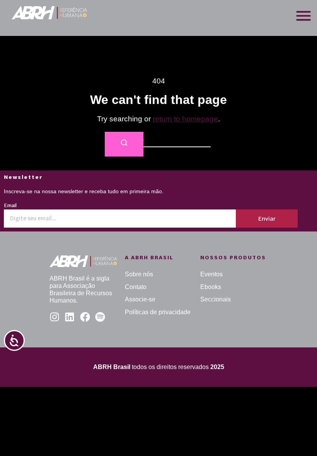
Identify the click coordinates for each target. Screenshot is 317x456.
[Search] (124, 144)
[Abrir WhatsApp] (297, 436)
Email (10, 205)
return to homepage (185, 119)
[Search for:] (158, 139)
